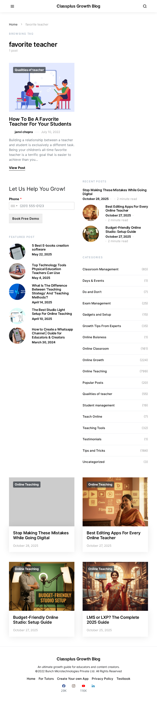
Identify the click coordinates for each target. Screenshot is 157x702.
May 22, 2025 (42, 254)
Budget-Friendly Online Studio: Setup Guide (123, 229)
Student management (99, 405)
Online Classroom (96, 348)
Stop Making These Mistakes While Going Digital (114, 192)
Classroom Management (101, 269)
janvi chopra (24, 132)
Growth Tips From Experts (102, 326)
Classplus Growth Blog (78, 6)
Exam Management (97, 303)
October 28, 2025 (96, 199)
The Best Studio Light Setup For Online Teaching (52, 312)
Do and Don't (92, 292)
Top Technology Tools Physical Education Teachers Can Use (49, 269)
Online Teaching (95, 371)
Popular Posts (93, 383)
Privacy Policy (102, 679)
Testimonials (92, 439)
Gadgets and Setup (97, 314)
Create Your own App (73, 679)
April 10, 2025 (42, 319)
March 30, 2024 (43, 342)
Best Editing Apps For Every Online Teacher (126, 208)
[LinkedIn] (93, 688)
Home (13, 24)
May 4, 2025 (41, 278)
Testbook (123, 679)
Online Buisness (94, 337)
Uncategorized (93, 462)
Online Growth (93, 360)
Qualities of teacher (29, 70)
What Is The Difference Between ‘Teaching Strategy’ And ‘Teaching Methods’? (50, 291)
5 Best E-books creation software (50, 247)
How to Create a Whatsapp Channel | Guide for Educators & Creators (52, 333)
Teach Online (92, 416)
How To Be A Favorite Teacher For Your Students (40, 121)
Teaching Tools (94, 428)
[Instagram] (73, 688)
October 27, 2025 (118, 215)
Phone (15, 199)
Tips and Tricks (94, 450)
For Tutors (46, 679)
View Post (17, 168)
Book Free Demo (25, 218)
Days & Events (93, 281)
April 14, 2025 (42, 302)
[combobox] (14, 206)
